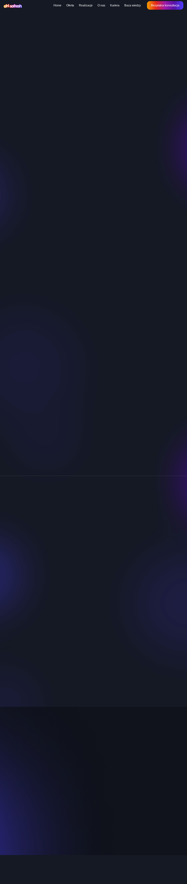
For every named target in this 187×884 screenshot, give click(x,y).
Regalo (146, 807)
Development (104, 778)
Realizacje (86, 5)
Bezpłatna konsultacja (165, 5)
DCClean (148, 784)
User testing (76, 545)
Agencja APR (150, 813)
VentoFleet (149, 778)
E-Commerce (138, 514)
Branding (101, 784)
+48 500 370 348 (41, 643)
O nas (101, 5)
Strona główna (11, 21)
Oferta (70, 5)
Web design (103, 772)
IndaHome (148, 772)
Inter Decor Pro (151, 755)
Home (57, 5)
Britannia (147, 790)
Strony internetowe (108, 755)
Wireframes (137, 545)
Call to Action (108, 514)
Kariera (114, 5)
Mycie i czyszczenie (154, 796)
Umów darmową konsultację (93, 435)
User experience (106, 767)
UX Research (169, 545)
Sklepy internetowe (108, 761)
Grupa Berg (149, 767)
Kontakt (54, 784)
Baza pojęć (27, 21)
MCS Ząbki (149, 761)
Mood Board (45, 514)
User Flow (74, 514)
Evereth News (151, 802)
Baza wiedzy (132, 5)
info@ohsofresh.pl (42, 653)
